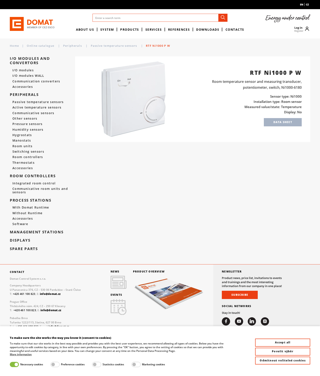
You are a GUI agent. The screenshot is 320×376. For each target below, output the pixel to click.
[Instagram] (265, 321)
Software (20, 224)
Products (129, 29)
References (179, 29)
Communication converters (36, 81)
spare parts (24, 249)
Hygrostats (22, 135)
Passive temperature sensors (114, 46)
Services (153, 29)
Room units (22, 146)
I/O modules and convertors (30, 60)
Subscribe (239, 295)
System (107, 29)
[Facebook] (226, 321)
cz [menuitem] (307, 4)
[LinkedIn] (252, 321)
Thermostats (23, 162)
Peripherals (73, 46)
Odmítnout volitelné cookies (282, 360)
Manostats (21, 140)
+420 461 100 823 (24, 294)
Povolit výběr (282, 351)
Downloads (207, 29)
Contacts (235, 29)
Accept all (283, 342)
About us (85, 29)
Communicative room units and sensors (40, 190)
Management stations (36, 232)
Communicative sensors (33, 113)
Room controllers (27, 157)
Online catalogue (41, 46)
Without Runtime (27, 213)
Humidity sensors (28, 129)
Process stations (30, 200)
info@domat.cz (50, 310)
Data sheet (282, 122)
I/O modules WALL (28, 75)
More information (21, 354)
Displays (20, 240)
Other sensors (24, 118)
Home (14, 46)
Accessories (22, 87)
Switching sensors (28, 151)
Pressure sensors (27, 124)
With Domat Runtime (30, 207)
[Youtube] (239, 321)
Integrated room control (34, 183)
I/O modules (23, 70)
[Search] (222, 18)
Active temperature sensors (36, 107)
